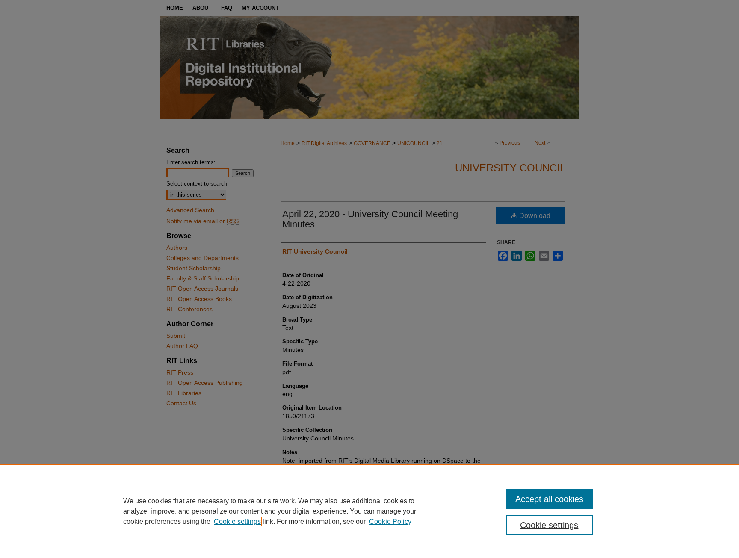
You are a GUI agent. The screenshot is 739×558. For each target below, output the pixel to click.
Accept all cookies (549, 499)
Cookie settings (237, 521)
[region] (369, 511)
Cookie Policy (390, 521)
